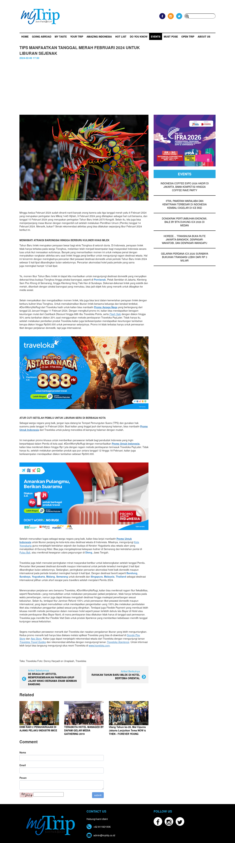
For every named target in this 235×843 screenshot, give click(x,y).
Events (155, 36)
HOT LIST (120, 36)
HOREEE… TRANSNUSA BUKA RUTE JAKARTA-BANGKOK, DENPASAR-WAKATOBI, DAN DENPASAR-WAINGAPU (184, 239)
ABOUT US (204, 36)
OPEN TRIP (187, 36)
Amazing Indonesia (99, 36)
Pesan (23, 777)
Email (22, 765)
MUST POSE (171, 36)
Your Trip (76, 36)
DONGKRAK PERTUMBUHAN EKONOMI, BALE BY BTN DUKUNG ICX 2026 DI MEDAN (184, 222)
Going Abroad (41, 36)
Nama (22, 752)
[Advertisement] (117, 85)
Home (25, 36)
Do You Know (138, 36)
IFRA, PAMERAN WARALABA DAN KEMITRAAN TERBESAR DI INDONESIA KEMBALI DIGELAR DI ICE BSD (184, 204)
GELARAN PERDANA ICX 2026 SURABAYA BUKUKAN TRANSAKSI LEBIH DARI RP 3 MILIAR (184, 257)
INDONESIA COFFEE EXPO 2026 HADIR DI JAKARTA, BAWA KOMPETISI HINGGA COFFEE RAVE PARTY (185, 187)
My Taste (61, 36)
